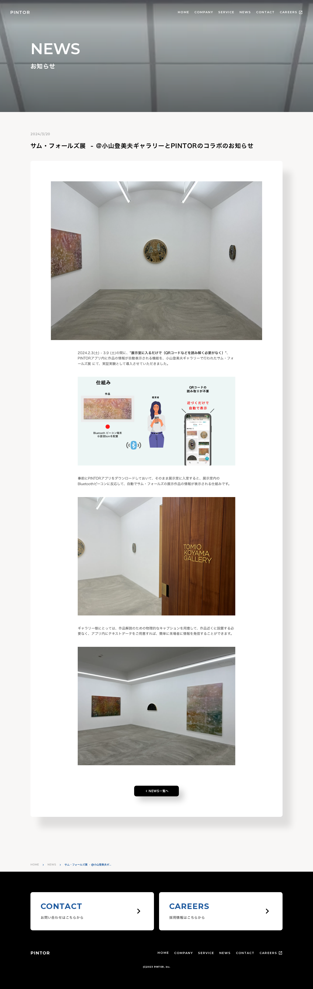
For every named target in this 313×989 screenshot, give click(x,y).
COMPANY (203, 12)
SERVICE (226, 12)
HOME (183, 12)
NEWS (245, 12)
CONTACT (265, 12)
